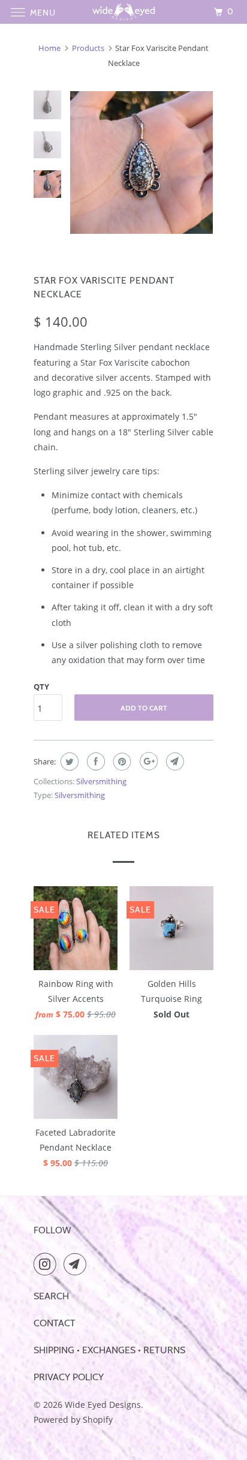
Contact (55, 1323)
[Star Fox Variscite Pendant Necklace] (141, 162)
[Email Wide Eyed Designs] (77, 1264)
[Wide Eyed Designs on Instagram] (47, 1264)
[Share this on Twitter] (68, 761)
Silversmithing (101, 781)
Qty (41, 686)
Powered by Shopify (73, 1419)
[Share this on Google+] (147, 761)
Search (51, 1296)
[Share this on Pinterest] (120, 761)
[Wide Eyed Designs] (123, 11)
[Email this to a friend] (173, 761)
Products (88, 48)
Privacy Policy (69, 1377)
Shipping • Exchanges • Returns (109, 1350)
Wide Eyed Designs (103, 1404)
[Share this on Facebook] (94, 761)
